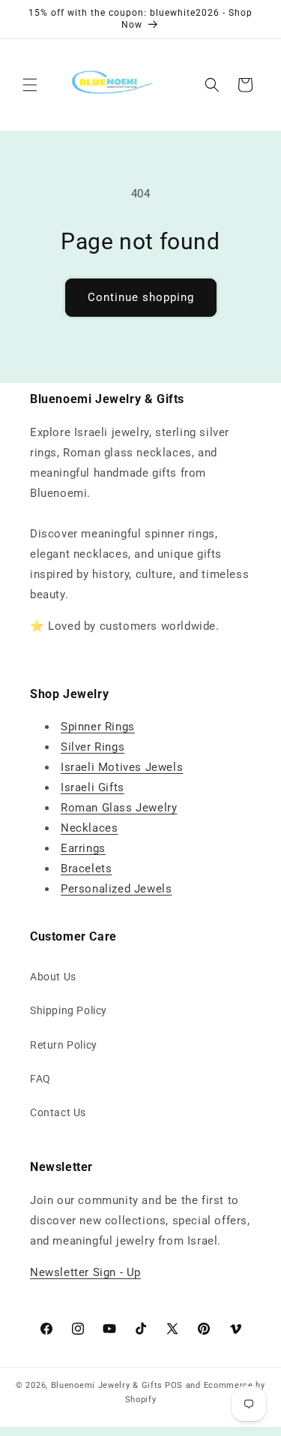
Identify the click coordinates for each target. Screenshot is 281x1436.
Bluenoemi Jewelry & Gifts (107, 1385)
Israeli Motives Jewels (122, 767)
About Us (53, 977)
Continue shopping (141, 297)
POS (174, 1385)
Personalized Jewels (116, 889)
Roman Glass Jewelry (119, 807)
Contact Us (58, 1112)
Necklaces (89, 828)
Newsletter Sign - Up (85, 1272)
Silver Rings (92, 747)
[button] (29, 84)
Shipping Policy (68, 1010)
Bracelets (86, 868)
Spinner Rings (98, 726)
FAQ (40, 1079)
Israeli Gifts (92, 787)
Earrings (83, 848)
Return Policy (63, 1045)
